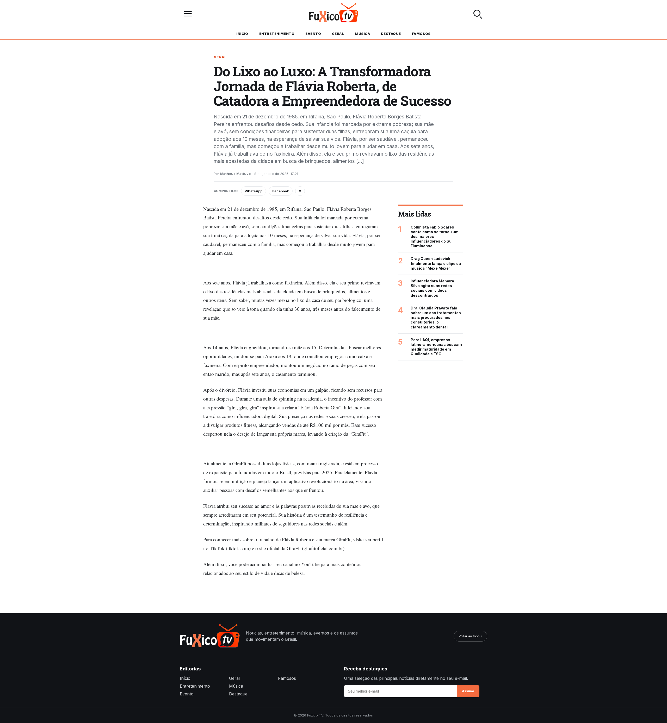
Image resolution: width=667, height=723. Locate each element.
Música (362, 33)
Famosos (421, 33)
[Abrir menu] (189, 13)
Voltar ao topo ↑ (470, 636)
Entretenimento (276, 33)
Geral (338, 33)
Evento (313, 33)
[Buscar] (477, 13)
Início (242, 33)
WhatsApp (253, 191)
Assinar (468, 691)
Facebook (280, 191)
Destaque (391, 33)
